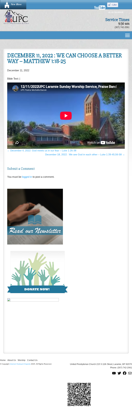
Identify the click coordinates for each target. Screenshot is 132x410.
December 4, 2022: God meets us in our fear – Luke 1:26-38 (41, 150)
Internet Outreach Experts (20, 364)
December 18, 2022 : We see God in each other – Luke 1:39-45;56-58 (85, 154)
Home (3, 360)
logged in (27, 176)
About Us (11, 360)
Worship (21, 360)
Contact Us (32, 360)
